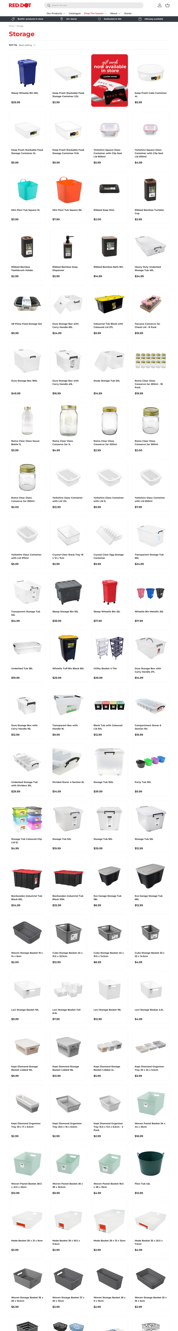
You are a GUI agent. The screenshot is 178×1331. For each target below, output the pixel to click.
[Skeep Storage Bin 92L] (68, 591)
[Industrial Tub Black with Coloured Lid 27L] (110, 303)
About (113, 13)
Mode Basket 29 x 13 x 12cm (109, 1240)
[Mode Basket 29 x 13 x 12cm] (110, 1220)
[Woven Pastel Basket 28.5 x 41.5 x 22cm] (27, 1163)
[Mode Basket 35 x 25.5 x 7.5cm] (151, 1220)
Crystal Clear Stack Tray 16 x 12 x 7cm (67, 556)
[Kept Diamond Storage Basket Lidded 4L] (110, 1046)
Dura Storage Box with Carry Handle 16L (24, 727)
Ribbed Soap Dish (104, 210)
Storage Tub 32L (144, 839)
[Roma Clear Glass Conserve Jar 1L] (68, 421)
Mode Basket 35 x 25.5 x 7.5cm (149, 1242)
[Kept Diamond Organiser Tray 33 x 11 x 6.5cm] (27, 1103)
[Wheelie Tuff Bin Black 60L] (68, 648)
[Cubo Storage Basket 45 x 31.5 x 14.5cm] (110, 933)
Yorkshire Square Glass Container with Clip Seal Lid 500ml (149, 153)
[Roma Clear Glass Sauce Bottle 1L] (27, 421)
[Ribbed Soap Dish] (110, 190)
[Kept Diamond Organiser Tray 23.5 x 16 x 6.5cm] (68, 1103)
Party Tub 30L (143, 782)
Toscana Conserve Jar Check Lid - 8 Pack (147, 326)
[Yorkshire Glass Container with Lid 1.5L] (68, 477)
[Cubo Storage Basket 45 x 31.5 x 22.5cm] (68, 933)
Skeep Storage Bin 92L (65, 611)
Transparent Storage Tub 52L (25, 613)
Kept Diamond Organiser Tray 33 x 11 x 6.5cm (26, 1125)
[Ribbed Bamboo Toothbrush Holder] (27, 247)
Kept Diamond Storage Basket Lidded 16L (65, 1068)
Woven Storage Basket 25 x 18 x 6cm (151, 1299)
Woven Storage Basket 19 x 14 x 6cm (27, 955)
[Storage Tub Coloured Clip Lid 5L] (27, 819)
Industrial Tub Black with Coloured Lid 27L (108, 326)
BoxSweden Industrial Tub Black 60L (26, 898)
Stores (127, 13)
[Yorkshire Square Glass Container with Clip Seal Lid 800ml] (110, 130)
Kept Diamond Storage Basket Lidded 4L (107, 1068)
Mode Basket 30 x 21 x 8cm (27, 1240)
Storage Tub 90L (103, 839)
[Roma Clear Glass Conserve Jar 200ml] (27, 477)
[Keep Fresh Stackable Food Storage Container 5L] (27, 130)
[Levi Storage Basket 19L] (110, 989)
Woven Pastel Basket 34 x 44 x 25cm (150, 1125)
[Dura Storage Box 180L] (27, 360)
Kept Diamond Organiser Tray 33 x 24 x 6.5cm (149, 1068)
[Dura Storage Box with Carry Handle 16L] (27, 705)
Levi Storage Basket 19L (107, 1009)
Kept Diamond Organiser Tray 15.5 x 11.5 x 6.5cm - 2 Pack (108, 1126)
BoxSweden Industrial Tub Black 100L (67, 898)
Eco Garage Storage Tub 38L (107, 898)
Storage (20, 26)
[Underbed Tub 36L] (27, 648)
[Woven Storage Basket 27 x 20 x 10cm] (68, 1277)
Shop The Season (93, 13)
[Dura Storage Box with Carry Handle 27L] (151, 648)
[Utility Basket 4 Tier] (110, 648)
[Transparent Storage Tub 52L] (27, 591)
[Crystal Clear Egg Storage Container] (110, 534)
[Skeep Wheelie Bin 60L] (27, 73)
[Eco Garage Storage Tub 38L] (110, 876)
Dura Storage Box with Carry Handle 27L (148, 670)
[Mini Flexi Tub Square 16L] (68, 190)
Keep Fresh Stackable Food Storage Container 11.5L (68, 152)
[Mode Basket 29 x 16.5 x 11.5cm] (68, 1220)
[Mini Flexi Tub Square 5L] (27, 190)
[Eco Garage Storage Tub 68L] (151, 876)
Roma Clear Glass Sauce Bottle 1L (25, 443)
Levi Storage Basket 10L (25, 1009)
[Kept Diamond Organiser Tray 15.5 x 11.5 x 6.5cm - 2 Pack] (110, 1103)
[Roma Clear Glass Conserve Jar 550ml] (110, 421)
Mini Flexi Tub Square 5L (25, 210)
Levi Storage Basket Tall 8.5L (66, 1011)
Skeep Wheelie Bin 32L (107, 611)
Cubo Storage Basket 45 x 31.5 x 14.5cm (109, 955)
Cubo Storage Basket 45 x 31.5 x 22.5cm (67, 955)
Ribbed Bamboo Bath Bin (108, 267)
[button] (167, 5)
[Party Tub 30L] (151, 762)
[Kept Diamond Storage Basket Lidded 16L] (68, 1046)
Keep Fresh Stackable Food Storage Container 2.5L (68, 95)
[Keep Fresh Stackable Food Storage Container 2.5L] (68, 73)
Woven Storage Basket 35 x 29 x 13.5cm (27, 1299)
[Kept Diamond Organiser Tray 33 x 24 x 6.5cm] (151, 1046)
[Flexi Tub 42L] (151, 1163)
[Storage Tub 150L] (110, 762)
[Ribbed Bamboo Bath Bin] (110, 247)
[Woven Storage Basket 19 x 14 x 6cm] (27, 933)
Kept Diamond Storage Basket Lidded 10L (24, 1068)
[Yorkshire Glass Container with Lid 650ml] (151, 477)
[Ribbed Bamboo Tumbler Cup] (151, 190)
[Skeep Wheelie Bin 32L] (110, 591)
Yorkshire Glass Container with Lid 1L (109, 499)
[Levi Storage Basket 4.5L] (151, 989)
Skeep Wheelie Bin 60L (24, 93)
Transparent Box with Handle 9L (65, 727)
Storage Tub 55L (61, 839)
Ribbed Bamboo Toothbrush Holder (22, 269)
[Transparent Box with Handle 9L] (68, 705)
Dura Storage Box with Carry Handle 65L (65, 326)
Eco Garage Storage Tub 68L (149, 898)
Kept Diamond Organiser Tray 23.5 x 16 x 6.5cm (67, 1125)
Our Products (54, 13)
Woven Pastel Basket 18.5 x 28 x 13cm (109, 1185)
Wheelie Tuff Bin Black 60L (68, 668)
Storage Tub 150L (103, 782)
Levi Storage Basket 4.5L (149, 1009)
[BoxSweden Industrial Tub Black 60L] (27, 876)
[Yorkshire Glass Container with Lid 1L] (110, 477)
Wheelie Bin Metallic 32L (149, 611)
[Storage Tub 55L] (68, 819)
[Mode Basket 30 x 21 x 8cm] (27, 1220)
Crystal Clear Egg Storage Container (109, 556)
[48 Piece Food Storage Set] (27, 303)
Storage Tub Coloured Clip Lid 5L (26, 841)
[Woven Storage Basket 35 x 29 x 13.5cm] (27, 1277)
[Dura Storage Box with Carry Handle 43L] (68, 360)
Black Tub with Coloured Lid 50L (108, 727)
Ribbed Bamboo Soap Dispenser (65, 269)
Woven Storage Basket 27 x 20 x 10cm (68, 1299)
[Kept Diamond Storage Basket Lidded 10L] (27, 1046)
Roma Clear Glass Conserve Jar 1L (62, 443)
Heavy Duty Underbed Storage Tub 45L (148, 269)
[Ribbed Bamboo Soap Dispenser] (68, 247)
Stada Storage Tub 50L (107, 380)
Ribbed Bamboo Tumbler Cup (149, 212)
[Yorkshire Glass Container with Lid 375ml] (27, 534)
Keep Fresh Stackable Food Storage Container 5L (27, 152)
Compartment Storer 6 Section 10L (148, 727)
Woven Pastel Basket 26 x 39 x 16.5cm (67, 1185)
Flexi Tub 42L (142, 1183)
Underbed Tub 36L (22, 668)
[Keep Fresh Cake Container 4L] (151, 73)
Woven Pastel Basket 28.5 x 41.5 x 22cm (26, 1185)
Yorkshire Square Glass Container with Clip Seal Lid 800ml (108, 153)
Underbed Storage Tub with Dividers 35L (24, 784)
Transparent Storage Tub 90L (149, 556)
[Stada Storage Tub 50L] (110, 360)
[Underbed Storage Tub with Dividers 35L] (27, 762)
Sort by (13, 45)
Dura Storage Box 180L (24, 380)
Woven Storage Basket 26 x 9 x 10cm (110, 1299)
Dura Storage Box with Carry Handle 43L (65, 382)
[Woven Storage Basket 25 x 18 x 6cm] (151, 1277)
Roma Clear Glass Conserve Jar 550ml (105, 443)
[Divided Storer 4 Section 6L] (68, 762)
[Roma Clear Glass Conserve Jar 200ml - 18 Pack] (151, 360)
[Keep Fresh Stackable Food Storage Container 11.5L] (68, 130)
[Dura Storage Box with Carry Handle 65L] (68, 303)
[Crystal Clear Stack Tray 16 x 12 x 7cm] (68, 534)
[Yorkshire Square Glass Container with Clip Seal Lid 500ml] (151, 130)
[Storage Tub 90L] (110, 819)
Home (11, 26)
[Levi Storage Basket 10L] (27, 989)
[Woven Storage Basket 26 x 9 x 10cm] (110, 1277)
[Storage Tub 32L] (151, 819)
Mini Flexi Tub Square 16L (67, 210)
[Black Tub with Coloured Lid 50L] (110, 705)
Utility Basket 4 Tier (105, 668)
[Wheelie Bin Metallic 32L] (151, 591)
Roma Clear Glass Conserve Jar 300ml (146, 443)
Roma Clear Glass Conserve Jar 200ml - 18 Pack (149, 384)
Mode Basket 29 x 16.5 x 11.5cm (66, 1242)
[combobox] (94, 5)
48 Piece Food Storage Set (26, 324)
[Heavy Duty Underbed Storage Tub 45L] (151, 247)
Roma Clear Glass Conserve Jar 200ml (23, 499)
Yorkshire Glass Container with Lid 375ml (26, 556)
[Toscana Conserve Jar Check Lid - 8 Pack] (151, 303)
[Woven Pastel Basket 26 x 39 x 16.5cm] (68, 1163)
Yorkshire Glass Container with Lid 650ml (150, 499)
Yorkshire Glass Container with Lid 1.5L (67, 499)
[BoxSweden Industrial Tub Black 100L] (68, 876)
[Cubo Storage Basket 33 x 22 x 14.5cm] (151, 933)
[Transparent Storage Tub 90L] (151, 534)
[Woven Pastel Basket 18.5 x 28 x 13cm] (110, 1163)
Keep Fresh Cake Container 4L (151, 95)
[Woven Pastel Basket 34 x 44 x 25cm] (151, 1103)
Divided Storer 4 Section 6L (68, 782)
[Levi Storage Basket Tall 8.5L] (68, 989)
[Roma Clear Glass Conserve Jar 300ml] (151, 421)
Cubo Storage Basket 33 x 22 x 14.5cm (150, 955)
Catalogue (75, 13)
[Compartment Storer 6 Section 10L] (151, 705)
